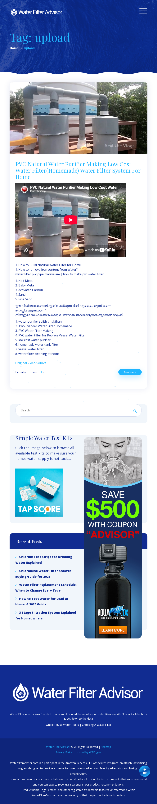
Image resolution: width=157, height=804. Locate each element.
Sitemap (106, 747)
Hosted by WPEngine (88, 752)
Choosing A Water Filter (96, 725)
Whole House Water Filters (62, 725)
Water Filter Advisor (58, 747)
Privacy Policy (64, 752)
